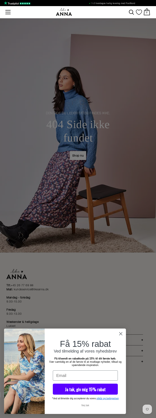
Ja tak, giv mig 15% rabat (85, 389)
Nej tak (85, 405)
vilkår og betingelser (107, 398)
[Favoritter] (139, 12)
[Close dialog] (120, 333)
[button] (8, 12)
